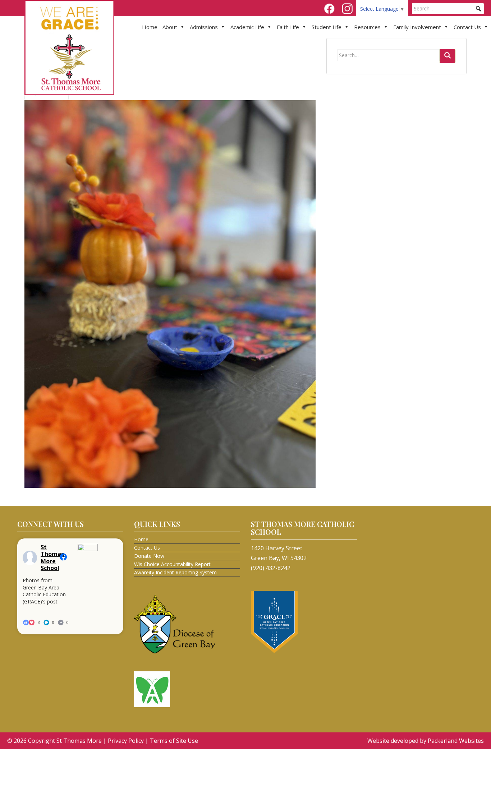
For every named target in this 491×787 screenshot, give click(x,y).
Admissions (204, 27)
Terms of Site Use (174, 741)
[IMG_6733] (170, 293)
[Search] (447, 56)
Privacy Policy (126, 741)
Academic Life (247, 27)
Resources (367, 27)
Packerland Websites (456, 741)
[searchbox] (448, 8)
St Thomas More (79, 741)
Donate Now (149, 555)
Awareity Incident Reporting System (175, 572)
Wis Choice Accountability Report (172, 564)
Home (149, 27)
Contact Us (467, 27)
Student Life (326, 27)
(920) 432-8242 (270, 568)
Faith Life (288, 27)
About (169, 27)
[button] (478, 8)
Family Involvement (417, 27)
